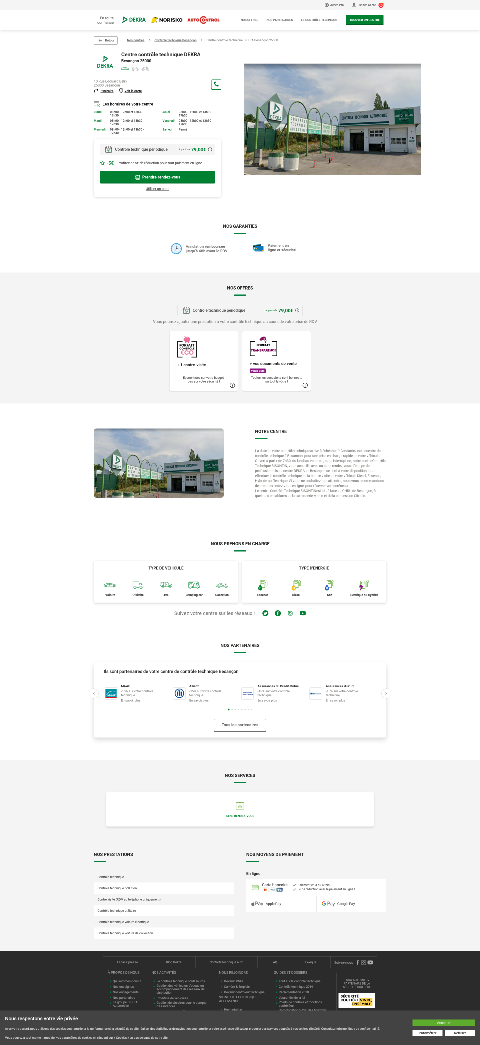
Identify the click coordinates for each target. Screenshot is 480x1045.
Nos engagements (126, 992)
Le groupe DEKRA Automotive (125, 1004)
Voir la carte (133, 91)
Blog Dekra (174, 962)
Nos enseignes (123, 986)
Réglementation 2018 (294, 992)
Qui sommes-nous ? (127, 981)
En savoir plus (130, 700)
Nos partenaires (279, 20)
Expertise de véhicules (172, 998)
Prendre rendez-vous (161, 177)
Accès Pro (337, 5)
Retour (109, 40)
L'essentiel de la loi (292, 998)
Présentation (233, 1010)
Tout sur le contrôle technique (299, 981)
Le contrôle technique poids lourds (180, 981)
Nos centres (135, 40)
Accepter (444, 1023)
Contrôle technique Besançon (175, 40)
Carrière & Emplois (237, 986)
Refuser (460, 1033)
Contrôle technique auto (226, 962)
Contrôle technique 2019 (296, 986)
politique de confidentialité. (361, 1028)
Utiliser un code (157, 189)
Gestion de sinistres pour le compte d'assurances (181, 1004)
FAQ (274, 962)
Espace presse (127, 962)
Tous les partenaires (240, 724)
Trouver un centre (365, 20)
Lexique (310, 962)
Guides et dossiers (290, 972)
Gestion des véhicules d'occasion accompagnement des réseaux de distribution (180, 989)
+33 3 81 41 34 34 (216, 84)
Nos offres (249, 20)
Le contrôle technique (319, 20)
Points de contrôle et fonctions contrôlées (300, 1004)
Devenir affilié (233, 981)
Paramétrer (427, 1033)
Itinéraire (107, 91)
